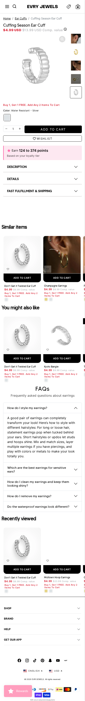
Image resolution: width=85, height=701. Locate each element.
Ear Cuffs (21, 18)
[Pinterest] (42, 660)
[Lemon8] (65, 660)
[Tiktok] (34, 660)
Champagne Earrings (55, 285)
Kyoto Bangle (51, 366)
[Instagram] (27, 660)
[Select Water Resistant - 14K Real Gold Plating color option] (46, 299)
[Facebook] (19, 660)
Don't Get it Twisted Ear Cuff (20, 286)
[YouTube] (58, 660)
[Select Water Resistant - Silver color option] (6, 300)
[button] (7, 6)
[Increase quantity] (20, 129)
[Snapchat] (50, 660)
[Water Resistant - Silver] (7, 117)
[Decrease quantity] (6, 129)
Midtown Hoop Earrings (57, 577)
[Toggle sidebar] (68, 6)
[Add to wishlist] (7, 269)
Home (7, 18)
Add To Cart (22, 277)
